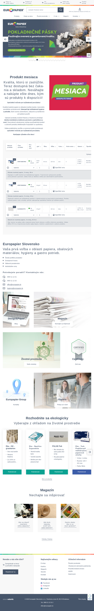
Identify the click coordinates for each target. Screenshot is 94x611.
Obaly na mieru (28, 16)
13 (59, 59)
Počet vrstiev (69, 146)
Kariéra (43, 566)
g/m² (38, 146)
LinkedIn (46, 588)
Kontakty (75, 16)
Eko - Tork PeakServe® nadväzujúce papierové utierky (81, 450)
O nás (56, 16)
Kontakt (43, 574)
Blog (16, 324)
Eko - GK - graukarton (10, 447)
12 (56, 59)
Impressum (72, 574)
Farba (60, 146)
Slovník (43, 572)
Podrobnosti (12, 472)
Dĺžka (52, 146)
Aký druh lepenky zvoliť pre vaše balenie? (47, 525)
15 (64, 59)
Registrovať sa (10, 572)
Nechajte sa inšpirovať (62, 324)
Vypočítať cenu (60, 167)
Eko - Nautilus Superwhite (35, 447)
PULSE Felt (57, 446)
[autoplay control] (89, 55)
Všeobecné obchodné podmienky (79, 566)
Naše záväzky (31, 364)
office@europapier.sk (14, 284)
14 (61, 59)
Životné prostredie (42, 16)
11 (54, 59)
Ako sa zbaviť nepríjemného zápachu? (24, 524)
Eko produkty (47, 479)
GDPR (70, 571)
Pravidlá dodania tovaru (76, 568)
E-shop (43, 563)
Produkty (16, 16)
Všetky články (47, 539)
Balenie (80, 146)
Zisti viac (78, 364)
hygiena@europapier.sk (15, 288)
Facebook (46, 583)
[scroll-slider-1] (89, 452)
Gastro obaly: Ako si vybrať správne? (70, 524)
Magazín (66, 16)
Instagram (46, 585)
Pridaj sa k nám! (62, 404)
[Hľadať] (60, 9)
